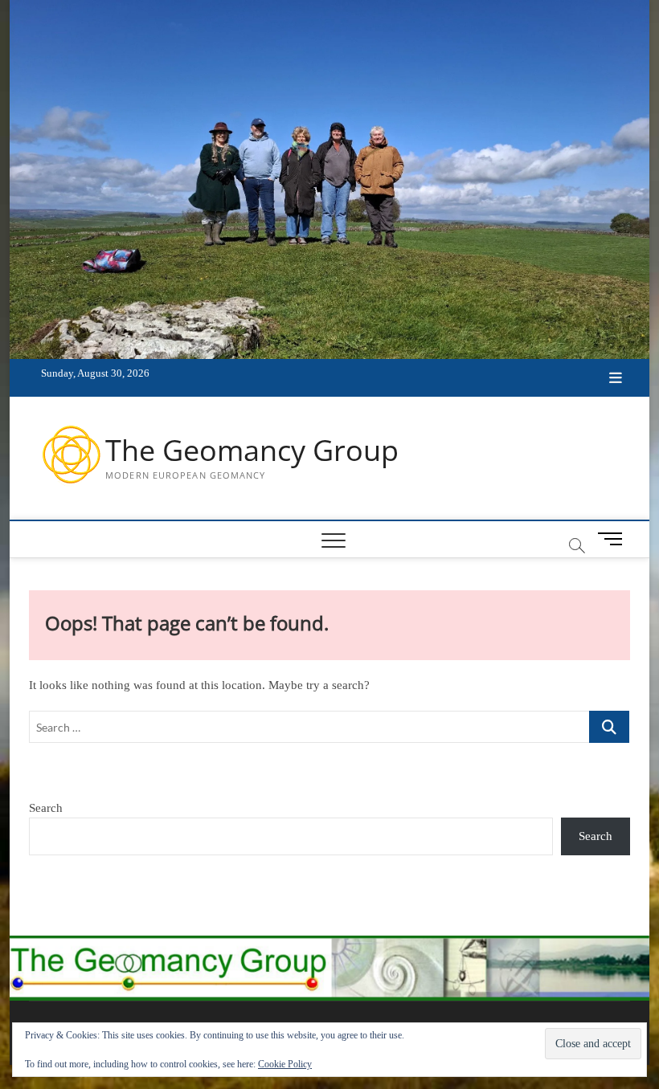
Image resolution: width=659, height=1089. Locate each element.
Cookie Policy (285, 1064)
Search (46, 807)
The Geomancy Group (252, 450)
